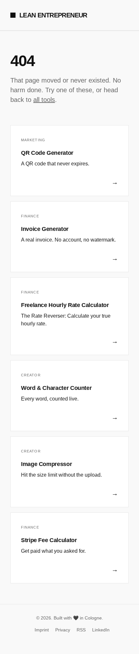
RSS (81, 629)
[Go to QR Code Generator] (69, 160)
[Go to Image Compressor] (69, 472)
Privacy (62, 629)
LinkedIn (101, 629)
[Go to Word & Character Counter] (69, 396)
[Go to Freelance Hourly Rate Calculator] (69, 316)
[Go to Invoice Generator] (69, 237)
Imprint (42, 629)
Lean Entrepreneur (53, 15)
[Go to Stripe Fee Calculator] (69, 548)
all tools (44, 99)
